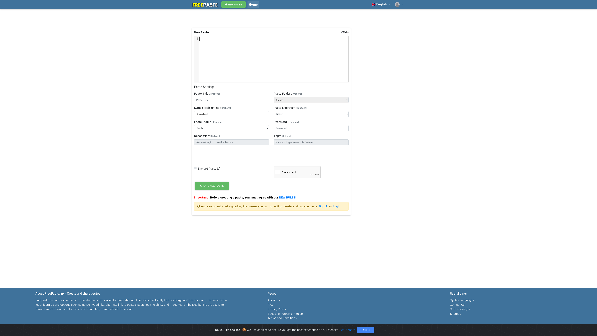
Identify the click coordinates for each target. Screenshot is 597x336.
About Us (274, 300)
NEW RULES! (287, 197)
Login (336, 206)
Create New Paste (212, 185)
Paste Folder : (288, 93)
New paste (234, 4)
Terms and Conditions (282, 318)
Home (253, 4)
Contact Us (457, 304)
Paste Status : (208, 122)
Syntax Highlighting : (212, 108)
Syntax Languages (462, 300)
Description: (207, 136)
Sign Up (323, 206)
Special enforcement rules (285, 313)
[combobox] (311, 100)
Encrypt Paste (207, 168)
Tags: (283, 136)
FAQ (270, 304)
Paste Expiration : (290, 108)
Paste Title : (207, 93)
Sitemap (455, 313)
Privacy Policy (277, 309)
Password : (286, 122)
